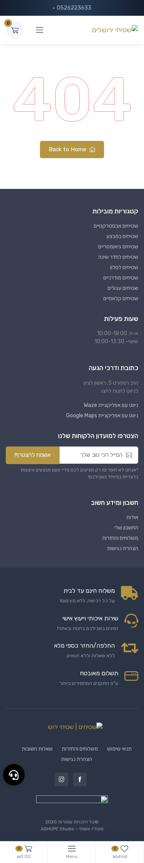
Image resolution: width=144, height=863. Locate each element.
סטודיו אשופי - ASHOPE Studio (72, 829)
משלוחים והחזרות (120, 538)
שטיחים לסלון (124, 267)
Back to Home (68, 149)
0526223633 (74, 8)
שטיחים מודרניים (120, 277)
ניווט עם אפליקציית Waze (111, 405)
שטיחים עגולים (123, 288)
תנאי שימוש (119, 749)
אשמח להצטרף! (33, 454)
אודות (132, 517)
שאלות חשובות (37, 749)
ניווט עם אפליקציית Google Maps (102, 415)
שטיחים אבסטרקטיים (116, 226)
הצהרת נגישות (122, 548)
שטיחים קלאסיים (120, 298)
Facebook (80, 779)
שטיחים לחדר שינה (118, 257)
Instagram (61, 779)
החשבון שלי (126, 527)
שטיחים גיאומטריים (118, 246)
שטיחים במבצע (122, 236)
